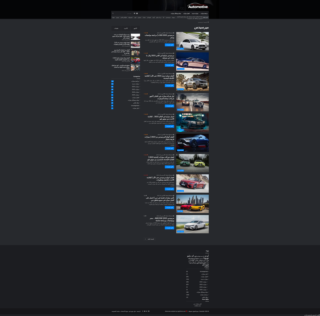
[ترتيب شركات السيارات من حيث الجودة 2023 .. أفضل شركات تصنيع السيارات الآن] (135, 37)
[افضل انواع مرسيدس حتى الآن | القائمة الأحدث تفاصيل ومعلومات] (135, 45)
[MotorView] (198, 5)
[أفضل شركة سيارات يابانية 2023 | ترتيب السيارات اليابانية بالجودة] (135, 60)
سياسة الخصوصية (116, 311)
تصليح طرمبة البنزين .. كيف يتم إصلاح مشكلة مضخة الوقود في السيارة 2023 (121, 67)
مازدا (207, 263)
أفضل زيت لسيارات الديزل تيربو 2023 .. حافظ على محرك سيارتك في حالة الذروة (120, 51)
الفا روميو (202, 256)
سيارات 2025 (135, 95)
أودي (153, 17)
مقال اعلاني (136, 103)
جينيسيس (201, 258)
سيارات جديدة (195, 13)
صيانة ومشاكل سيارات (176, 13)
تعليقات (116, 28)
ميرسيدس (168, 17)
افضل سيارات (186, 13)
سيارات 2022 (135, 89)
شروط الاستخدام (124, 311)
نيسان (144, 17)
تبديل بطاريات (197, 305)
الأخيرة (126, 28)
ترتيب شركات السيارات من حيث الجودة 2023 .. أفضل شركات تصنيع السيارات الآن (121, 36)
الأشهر (135, 28)
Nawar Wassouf (169, 33)
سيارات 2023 (135, 86)
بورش (117, 17)
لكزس (190, 260)
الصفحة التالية (151, 239)
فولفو (204, 260)
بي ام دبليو (158, 17)
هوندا (113, 17)
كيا (163, 17)
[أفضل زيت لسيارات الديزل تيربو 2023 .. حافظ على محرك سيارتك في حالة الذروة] (135, 52)
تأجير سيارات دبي (198, 304)
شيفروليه (130, 17)
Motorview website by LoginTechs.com (175, 311)
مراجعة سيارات (204, 13)
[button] (312, 315)
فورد (135, 17)
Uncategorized (135, 105)
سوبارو (139, 17)
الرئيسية (206, 22)
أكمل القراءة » (169, 45)
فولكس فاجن (124, 17)
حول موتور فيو (132, 311)
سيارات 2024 (135, 92)
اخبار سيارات (136, 108)
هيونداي (149, 17)
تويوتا (173, 17)
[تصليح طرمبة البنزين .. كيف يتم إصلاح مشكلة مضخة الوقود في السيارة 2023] (135, 68)
